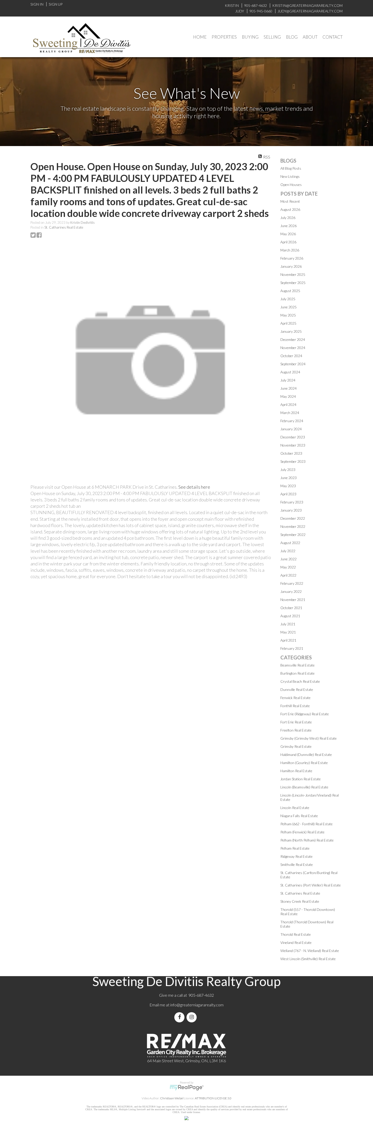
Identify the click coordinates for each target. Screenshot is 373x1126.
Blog (292, 37)
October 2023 (291, 453)
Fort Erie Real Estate (296, 722)
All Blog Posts (290, 168)
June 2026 (288, 226)
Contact (333, 37)
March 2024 (289, 412)
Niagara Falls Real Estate (299, 816)
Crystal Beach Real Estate (300, 681)
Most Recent (290, 201)
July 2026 (287, 217)
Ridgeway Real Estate (296, 856)
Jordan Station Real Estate (300, 779)
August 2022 (290, 543)
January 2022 (291, 591)
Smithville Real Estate (296, 864)
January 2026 (291, 266)
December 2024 (292, 339)
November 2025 (292, 274)
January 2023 (291, 510)
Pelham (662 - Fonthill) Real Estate (306, 824)
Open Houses (291, 184)
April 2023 (288, 494)
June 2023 (288, 477)
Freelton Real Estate (296, 730)
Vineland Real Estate (296, 942)
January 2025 (291, 331)
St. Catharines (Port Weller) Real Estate (310, 885)
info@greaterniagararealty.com (197, 1004)
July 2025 (287, 299)
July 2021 (287, 624)
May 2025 (288, 315)
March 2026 (289, 250)
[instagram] (193, 1017)
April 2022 (288, 575)
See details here (194, 487)
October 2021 (291, 608)
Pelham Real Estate (295, 848)
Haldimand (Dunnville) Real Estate (306, 754)
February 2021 (291, 648)
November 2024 (292, 347)
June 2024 (288, 388)
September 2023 (293, 461)
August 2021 (290, 616)
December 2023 (292, 437)
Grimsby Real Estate (296, 746)
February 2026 (291, 258)
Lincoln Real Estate (294, 807)
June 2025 (288, 307)
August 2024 (290, 372)
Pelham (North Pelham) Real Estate (307, 840)
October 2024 (291, 356)
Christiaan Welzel (171, 1098)
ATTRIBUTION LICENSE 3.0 (213, 1098)
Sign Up (55, 4)
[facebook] (180, 1017)
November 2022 (292, 526)
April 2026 (288, 242)
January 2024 (291, 429)
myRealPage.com (186, 1087)
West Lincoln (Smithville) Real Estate (308, 959)
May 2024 (288, 396)
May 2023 (288, 486)
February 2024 (291, 421)
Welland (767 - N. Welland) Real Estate (309, 950)
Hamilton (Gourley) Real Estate (304, 762)
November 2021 (292, 599)
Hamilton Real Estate (296, 771)
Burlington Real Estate (297, 673)
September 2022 (293, 534)
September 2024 (293, 364)
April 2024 (288, 404)
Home (200, 37)
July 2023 (287, 469)
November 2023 (292, 445)
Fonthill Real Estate (295, 706)
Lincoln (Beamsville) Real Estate (304, 787)
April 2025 (288, 323)
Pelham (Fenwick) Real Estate (302, 832)
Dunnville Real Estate (296, 689)
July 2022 (287, 551)
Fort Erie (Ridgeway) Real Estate (304, 714)
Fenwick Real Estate (295, 697)
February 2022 (291, 583)
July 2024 (287, 380)
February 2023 (291, 502)
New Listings (290, 176)
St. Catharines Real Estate (63, 227)
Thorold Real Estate (295, 934)
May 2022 (288, 567)
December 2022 (292, 518)
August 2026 (290, 209)
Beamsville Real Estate (297, 665)
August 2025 (290, 291)
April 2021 (288, 640)
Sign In (36, 4)
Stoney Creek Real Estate (299, 901)
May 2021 (288, 632)
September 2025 (293, 282)
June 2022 (288, 559)
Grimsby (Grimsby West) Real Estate (308, 738)
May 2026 (288, 234)
